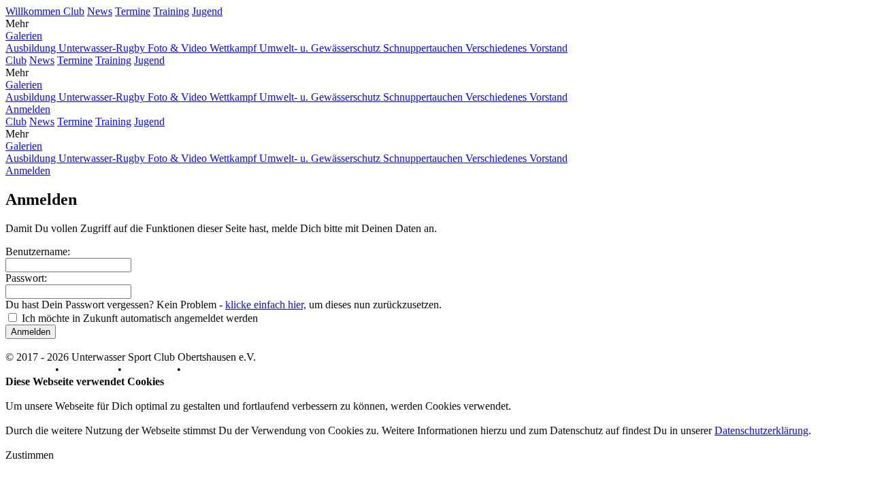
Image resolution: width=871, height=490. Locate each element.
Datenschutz (88, 369)
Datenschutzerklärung (761, 430)
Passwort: (26, 278)
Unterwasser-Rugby (103, 48)
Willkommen (34, 11)
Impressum (28, 369)
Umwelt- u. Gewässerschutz (321, 48)
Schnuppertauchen (424, 48)
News (99, 11)
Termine (132, 11)
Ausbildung (32, 48)
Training (171, 11)
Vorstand (548, 48)
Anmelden (27, 109)
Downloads (149, 369)
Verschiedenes (497, 48)
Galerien (23, 36)
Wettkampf (234, 48)
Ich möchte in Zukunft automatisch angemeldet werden (140, 318)
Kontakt (201, 369)
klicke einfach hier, (265, 304)
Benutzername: (37, 251)
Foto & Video (179, 48)
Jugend (207, 11)
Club (73, 11)
